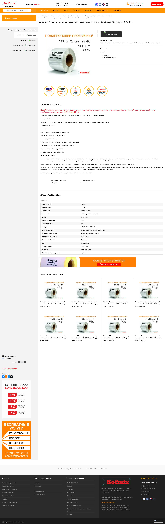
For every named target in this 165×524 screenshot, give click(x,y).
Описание (23, 40)
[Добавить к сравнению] (96, 35)
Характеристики (18, 45)
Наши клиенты (71, 492)
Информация (70, 496)
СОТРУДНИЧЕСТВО (73, 483)
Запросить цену (111, 34)
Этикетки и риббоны (8, 496)
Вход (132, 3)
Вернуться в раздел (14, 30)
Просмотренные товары (96, 469)
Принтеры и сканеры (8, 492)
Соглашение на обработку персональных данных (78, 510)
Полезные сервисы (72, 502)
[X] (11, 376)
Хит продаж (38, 486)
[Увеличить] (69, 53)
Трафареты (5, 499)
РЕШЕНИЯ (70, 489)
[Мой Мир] (9, 376)
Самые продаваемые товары (70, 469)
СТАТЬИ (69, 486)
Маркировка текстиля (8, 505)
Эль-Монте (37, 4)
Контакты (69, 514)
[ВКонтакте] (3, 376)
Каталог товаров (11, 18)
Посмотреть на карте (108, 502)
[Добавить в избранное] (96, 31)
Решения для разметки (9, 483)
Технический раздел (72, 499)
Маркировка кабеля (8, 486)
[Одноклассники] (6, 376)
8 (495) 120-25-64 (71, 112)
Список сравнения (40, 494)
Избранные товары (40, 491)
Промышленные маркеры (9, 502)
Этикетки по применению (74, 505)
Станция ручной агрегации (9, 489)
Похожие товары (18, 50)
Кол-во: (14, 362)
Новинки (37, 483)
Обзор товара (20, 35)
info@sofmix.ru (81, 4)
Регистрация (139, 3)
